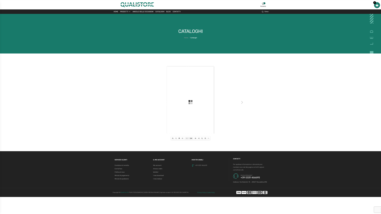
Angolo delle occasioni (143, 12)
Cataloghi (159, 12)
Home (116, 12)
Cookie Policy (211, 192)
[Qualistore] (137, 5)
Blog (168, 12)
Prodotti (124, 12)
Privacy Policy (201, 192)
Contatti (177, 12)
